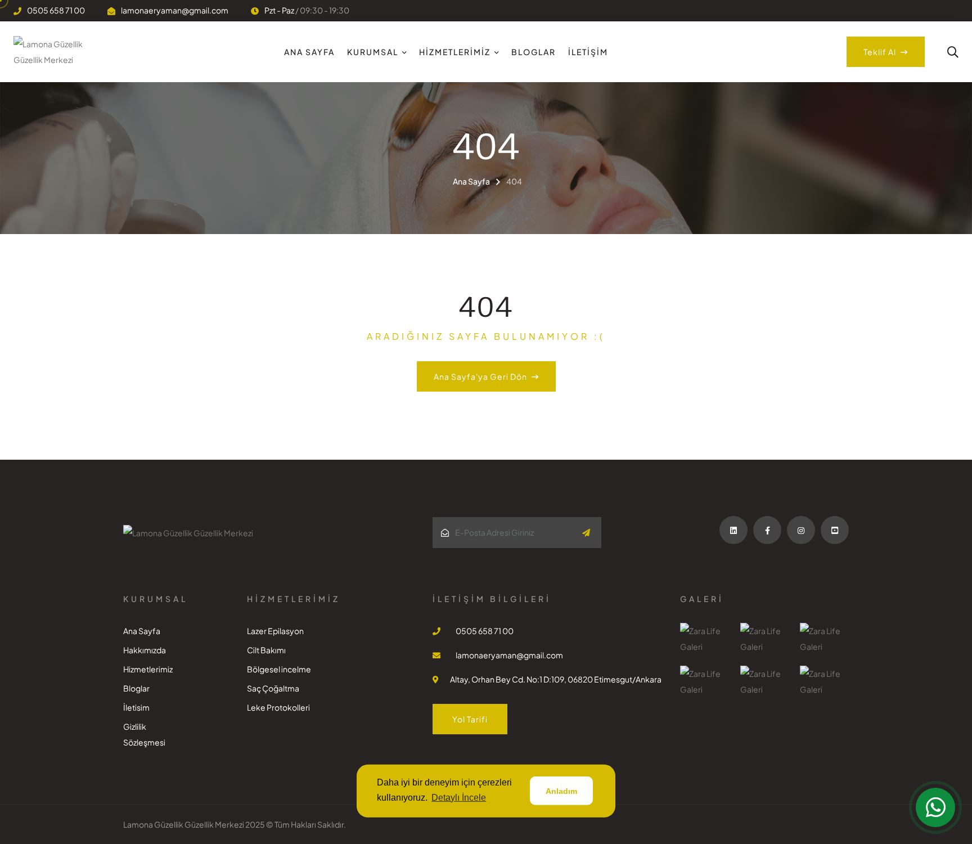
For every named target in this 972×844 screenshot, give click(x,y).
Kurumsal (372, 52)
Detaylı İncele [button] (458, 797)
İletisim (136, 707)
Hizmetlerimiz (454, 52)
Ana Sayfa (309, 52)
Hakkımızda (144, 650)
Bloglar (533, 52)
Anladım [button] (561, 791)
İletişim (588, 52)
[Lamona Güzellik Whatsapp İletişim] (935, 807)
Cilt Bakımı (266, 650)
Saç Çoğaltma (273, 688)
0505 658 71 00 (56, 10)
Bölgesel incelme (279, 669)
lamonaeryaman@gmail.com (174, 10)
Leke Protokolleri (278, 707)
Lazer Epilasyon (275, 631)
